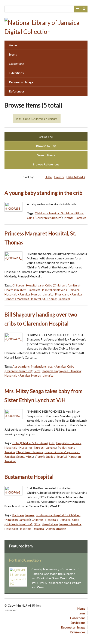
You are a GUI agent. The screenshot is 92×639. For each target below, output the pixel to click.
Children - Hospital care (28, 285)
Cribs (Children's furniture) (44, 218)
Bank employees (23, 515)
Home (13, 45)
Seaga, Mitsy (24, 456)
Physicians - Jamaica (68, 294)
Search (84, 9)
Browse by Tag (46, 146)
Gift (52, 443)
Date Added (75, 177)
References (17, 91)
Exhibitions (16, 73)
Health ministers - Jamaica (21, 290)
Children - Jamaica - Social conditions (59, 213)
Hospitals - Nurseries (18, 447)
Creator (59, 177)
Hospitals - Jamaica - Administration (42, 528)
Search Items (46, 155)
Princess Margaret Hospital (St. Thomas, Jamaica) (37, 299)
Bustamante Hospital (28, 477)
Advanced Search (77, 9)
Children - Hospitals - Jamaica (51, 519)
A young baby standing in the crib (43, 193)
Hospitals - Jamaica (17, 294)
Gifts (37, 371)
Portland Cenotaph (25, 560)
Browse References (46, 164)
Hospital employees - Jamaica (60, 290)
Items (13, 54)
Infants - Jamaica (75, 218)
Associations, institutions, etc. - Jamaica (39, 366)
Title (48, 177)
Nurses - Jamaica (42, 294)
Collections (16, 63)
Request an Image (21, 82)
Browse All (46, 136)
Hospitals (10, 528)
